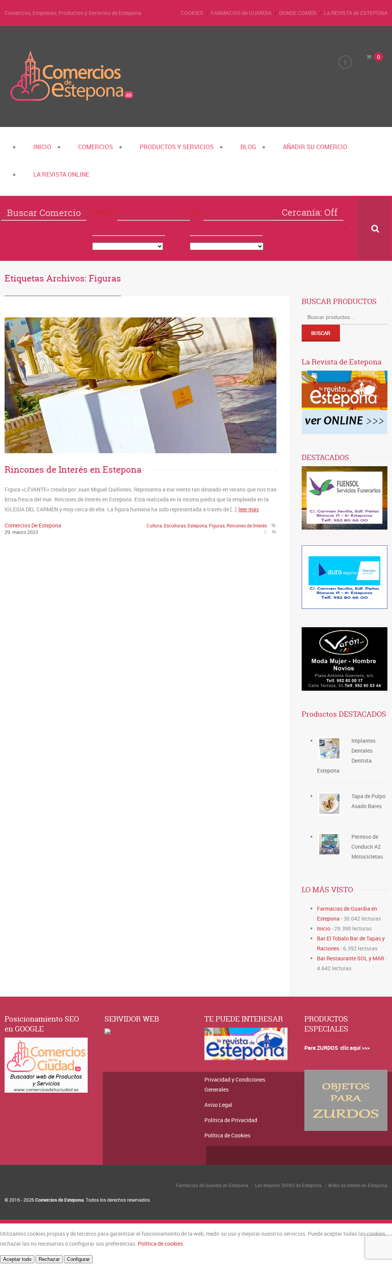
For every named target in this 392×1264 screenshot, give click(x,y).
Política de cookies (160, 1243)
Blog (248, 147)
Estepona (197, 525)
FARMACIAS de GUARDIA (241, 12)
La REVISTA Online (61, 174)
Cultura (154, 525)
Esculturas (175, 525)
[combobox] (128, 228)
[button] (153, 213)
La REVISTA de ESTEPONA (355, 12)
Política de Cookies (227, 1135)
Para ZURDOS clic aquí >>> (337, 1047)
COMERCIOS (95, 147)
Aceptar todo (17, 1259)
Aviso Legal (218, 1104)
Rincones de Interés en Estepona (73, 469)
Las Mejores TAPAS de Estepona (288, 1185)
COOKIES (192, 12)
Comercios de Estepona (33, 525)
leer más (248, 509)
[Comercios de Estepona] (72, 101)
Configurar (78, 1259)
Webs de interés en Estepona (357, 1185)
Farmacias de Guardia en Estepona (212, 1185)
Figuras (217, 525)
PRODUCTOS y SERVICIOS (177, 147)
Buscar (320, 333)
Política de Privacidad (230, 1120)
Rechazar (49, 1259)
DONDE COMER (297, 12)
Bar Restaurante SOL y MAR (350, 958)
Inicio (42, 147)
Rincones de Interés (247, 525)
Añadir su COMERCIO (315, 147)
